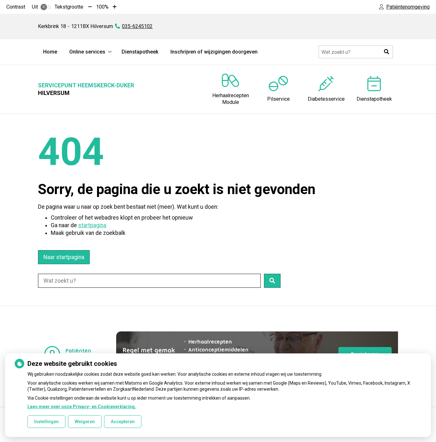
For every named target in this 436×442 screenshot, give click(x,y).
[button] (386, 52)
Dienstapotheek (140, 52)
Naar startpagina (63, 257)
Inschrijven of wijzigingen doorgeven (214, 52)
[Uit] (46, 7)
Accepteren (123, 421)
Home (50, 52)
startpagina (92, 225)
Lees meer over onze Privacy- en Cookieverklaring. (81, 406)
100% (102, 7)
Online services (87, 52)
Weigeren (85, 421)
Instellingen (46, 421)
